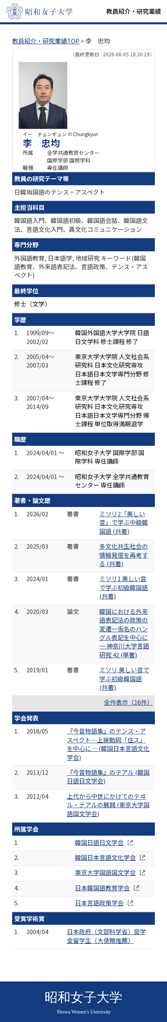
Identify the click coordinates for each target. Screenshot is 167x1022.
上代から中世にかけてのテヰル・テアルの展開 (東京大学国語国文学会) (108, 805)
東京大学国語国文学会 (105, 872)
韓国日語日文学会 (99, 842)
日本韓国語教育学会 (102, 887)
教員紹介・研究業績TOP (45, 40)
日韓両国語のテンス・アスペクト (59, 192)
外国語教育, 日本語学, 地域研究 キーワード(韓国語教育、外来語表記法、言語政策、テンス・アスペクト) (81, 267)
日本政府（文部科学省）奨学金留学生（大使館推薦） (106, 935)
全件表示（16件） (128, 702)
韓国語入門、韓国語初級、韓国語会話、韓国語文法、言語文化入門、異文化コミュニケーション (81, 224)
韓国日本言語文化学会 (105, 857)
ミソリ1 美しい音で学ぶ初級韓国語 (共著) (123, 587)
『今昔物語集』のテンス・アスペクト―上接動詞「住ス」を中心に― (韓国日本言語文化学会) (108, 744)
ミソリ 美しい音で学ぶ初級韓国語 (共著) (124, 678)
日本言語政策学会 (99, 902)
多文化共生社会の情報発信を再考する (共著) (123, 555)
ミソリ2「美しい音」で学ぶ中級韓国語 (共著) (123, 522)
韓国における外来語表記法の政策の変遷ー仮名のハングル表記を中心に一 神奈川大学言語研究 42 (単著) (124, 633)
